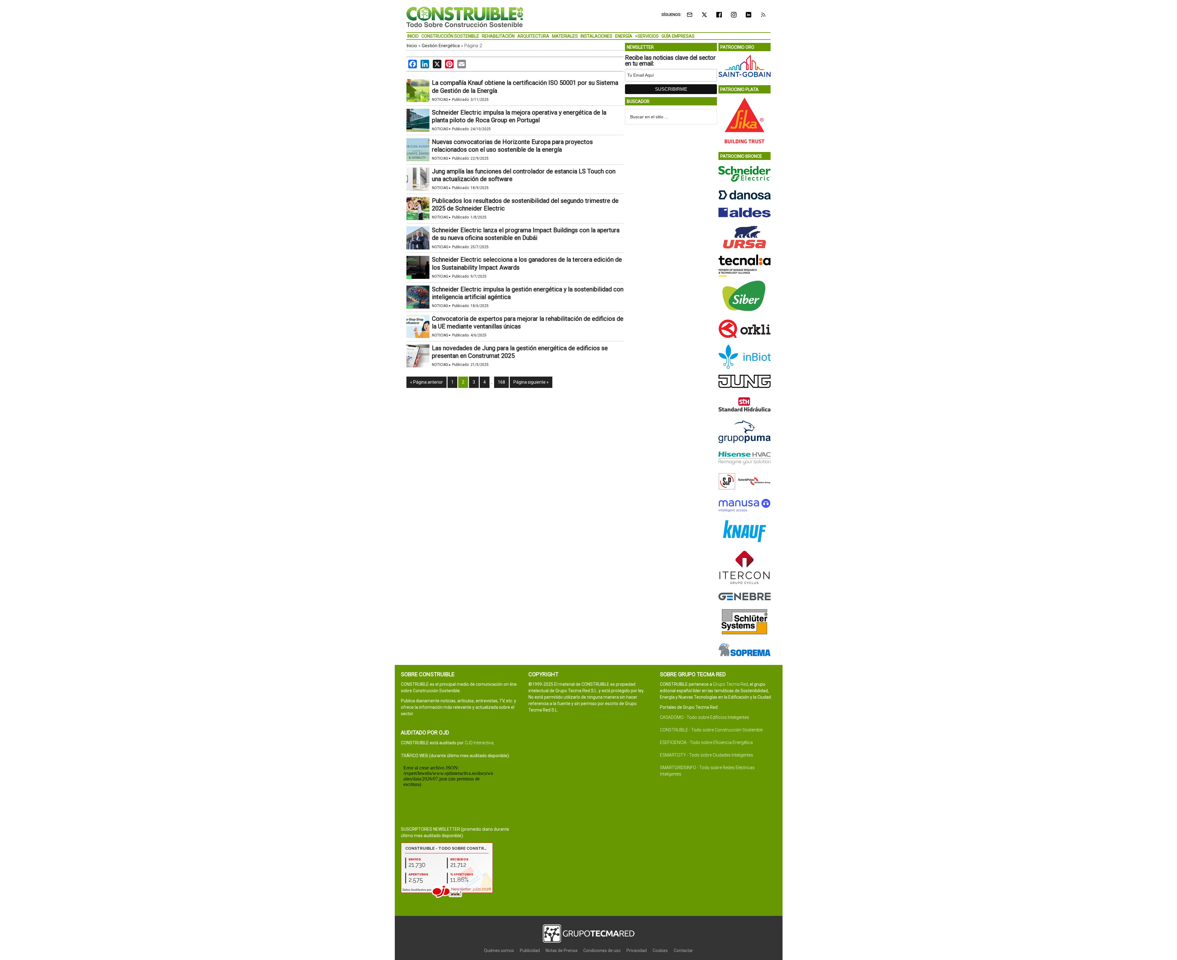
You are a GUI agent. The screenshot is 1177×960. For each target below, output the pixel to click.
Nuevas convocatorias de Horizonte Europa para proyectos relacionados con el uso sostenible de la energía (512, 145)
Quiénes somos (499, 950)
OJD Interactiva (479, 742)
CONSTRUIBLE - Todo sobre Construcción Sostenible (711, 729)
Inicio (411, 45)
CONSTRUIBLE (464, 17)
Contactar (683, 950)
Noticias (440, 99)
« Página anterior (426, 382)
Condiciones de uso (602, 950)
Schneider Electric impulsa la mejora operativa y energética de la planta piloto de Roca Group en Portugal (519, 116)
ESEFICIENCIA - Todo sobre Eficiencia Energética (706, 742)
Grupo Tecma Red (730, 684)
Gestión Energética (441, 45)
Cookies (660, 950)
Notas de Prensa (561, 950)
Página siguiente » (531, 382)
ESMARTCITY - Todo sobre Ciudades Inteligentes (706, 755)
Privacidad (637, 950)
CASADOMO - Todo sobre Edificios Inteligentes (704, 717)
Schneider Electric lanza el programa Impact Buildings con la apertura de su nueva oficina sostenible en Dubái (525, 233)
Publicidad (530, 950)
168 (501, 382)
